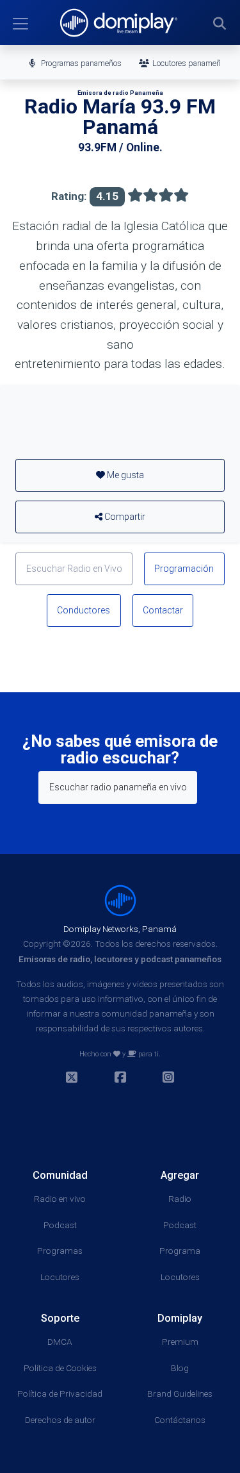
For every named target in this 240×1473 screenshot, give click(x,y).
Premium (180, 1341)
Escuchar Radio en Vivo (74, 568)
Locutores (59, 1277)
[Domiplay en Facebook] (120, 1079)
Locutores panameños (189, 63)
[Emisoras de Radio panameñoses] (120, 900)
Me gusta (124, 475)
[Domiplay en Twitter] (71, 1079)
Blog (180, 1368)
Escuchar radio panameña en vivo (118, 787)
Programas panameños (80, 63)
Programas (60, 1250)
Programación (184, 568)
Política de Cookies (60, 1368)
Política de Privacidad (59, 1393)
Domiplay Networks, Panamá (120, 929)
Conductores (83, 610)
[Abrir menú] (20, 24)
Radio (179, 1199)
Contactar (163, 610)
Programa (179, 1250)
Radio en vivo (60, 1199)
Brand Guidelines (179, 1393)
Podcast (60, 1225)
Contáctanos (179, 1420)
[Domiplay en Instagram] (168, 1079)
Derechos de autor (60, 1420)
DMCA (59, 1341)
